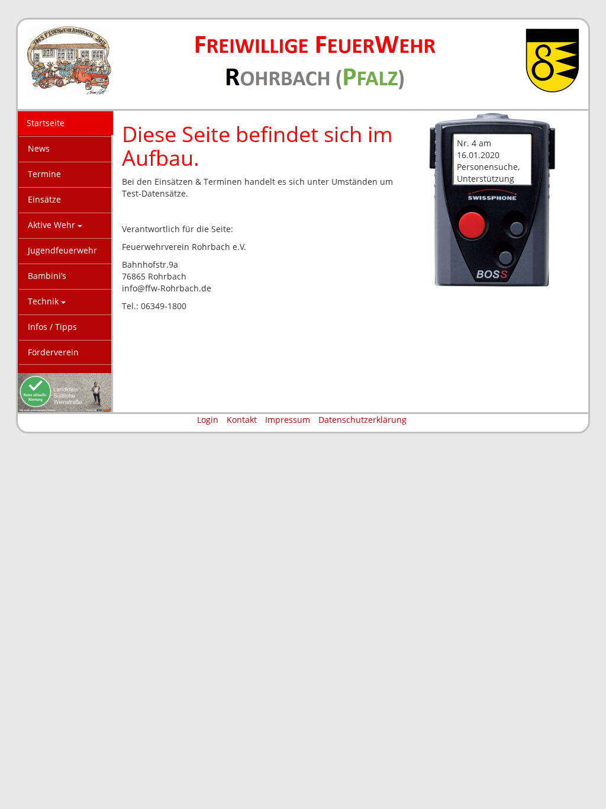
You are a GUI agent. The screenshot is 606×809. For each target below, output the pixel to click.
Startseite (46, 123)
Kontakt (242, 419)
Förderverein (53, 352)
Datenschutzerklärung (362, 419)
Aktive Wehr (53, 224)
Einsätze (44, 199)
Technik (44, 301)
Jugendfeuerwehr (62, 250)
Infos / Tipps (52, 326)
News (39, 148)
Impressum (287, 419)
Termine (44, 173)
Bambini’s (47, 275)
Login (207, 419)
